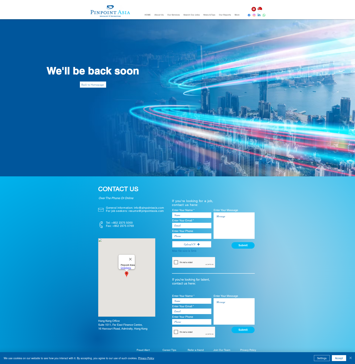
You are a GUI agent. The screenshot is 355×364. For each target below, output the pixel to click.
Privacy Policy (146, 358)
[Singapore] (259, 9)
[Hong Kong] (253, 9)
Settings (322, 358)
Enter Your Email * (183, 220)
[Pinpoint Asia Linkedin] (259, 15)
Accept (339, 358)
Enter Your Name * (183, 210)
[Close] (350, 358)
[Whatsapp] (264, 15)
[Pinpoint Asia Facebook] (249, 15)
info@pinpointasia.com (149, 207)
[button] (191, 244)
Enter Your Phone (182, 231)
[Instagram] (254, 15)
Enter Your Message (226, 210)
